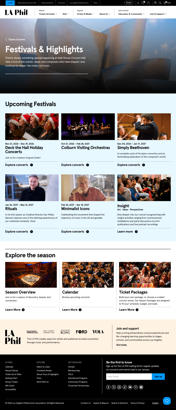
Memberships (74, 371)
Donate (128, 3)
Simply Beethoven (133, 148)
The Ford (61, 3)
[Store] (148, 2)
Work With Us (43, 382)
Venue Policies (11, 371)
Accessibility (10, 390)
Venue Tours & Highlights (48, 374)
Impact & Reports (101, 403)
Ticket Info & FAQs (13, 374)
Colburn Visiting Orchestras (85, 148)
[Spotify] (136, 387)
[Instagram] (119, 387)
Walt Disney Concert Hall (27, 3)
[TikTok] (125, 387)
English (155, 403)
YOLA (96, 3)
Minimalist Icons (75, 209)
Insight (123, 206)
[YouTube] (130, 387)
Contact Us (86, 403)
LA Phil (10, 3)
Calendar (9, 367)
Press (39, 378)
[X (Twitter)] (114, 387)
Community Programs (77, 382)
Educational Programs (77, 378)
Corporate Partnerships (78, 386)
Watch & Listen (43, 367)
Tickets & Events (16, 39)
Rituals (11, 209)
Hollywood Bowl (47, 3)
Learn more (125, 231)
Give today (121, 345)
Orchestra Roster (44, 371)
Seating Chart (11, 378)
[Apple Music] (141, 387)
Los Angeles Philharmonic (79, 3)
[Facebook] (108, 387)
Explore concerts (17, 165)
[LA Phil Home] (16, 12)
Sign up (158, 376)
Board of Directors (120, 403)
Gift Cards (9, 386)
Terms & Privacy (137, 403)
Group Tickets (11, 382)
